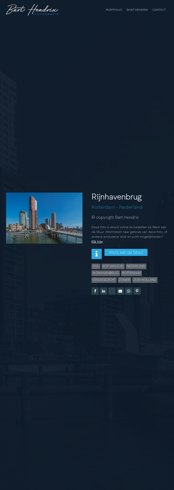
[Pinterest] (137, 291)
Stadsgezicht (104, 280)
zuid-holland (144, 280)
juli (96, 266)
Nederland (131, 207)
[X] (112, 291)
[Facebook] (95, 291)
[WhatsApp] (128, 291)
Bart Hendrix (137, 10)
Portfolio (114, 10)
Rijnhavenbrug (106, 273)
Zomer (124, 280)
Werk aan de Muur (126, 252)
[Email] (120, 291)
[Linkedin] (103, 291)
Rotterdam (103, 207)
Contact (159, 10)
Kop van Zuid (113, 266)
